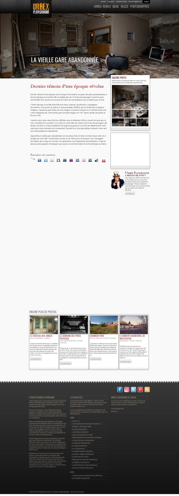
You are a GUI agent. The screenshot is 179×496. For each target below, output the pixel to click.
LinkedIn (77, 160)
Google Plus (52, 160)
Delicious (96, 160)
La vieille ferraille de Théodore (82, 451)
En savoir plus (35, 359)
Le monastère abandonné (81, 478)
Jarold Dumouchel (51, 65)
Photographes (139, 6)
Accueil (103, 1)
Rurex (107, 6)
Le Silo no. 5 (76, 421)
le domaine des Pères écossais (70, 337)
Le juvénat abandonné (79, 429)
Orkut (84, 160)
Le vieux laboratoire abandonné (83, 440)
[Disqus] (68, 204)
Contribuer (130, 193)
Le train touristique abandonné (82, 468)
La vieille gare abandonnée (81, 443)
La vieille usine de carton (80, 457)
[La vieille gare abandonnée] (130, 109)
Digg (90, 160)
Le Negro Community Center (81, 426)
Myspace (58, 160)
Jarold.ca (114, 411)
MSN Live (65, 160)
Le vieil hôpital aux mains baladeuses (84, 465)
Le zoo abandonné (78, 449)
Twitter (46, 160)
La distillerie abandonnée (80, 462)
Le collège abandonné (79, 446)
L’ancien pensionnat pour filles (82, 435)
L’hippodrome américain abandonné (84, 459)
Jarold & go (65, 492)
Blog (116, 6)
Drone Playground (135, 1)
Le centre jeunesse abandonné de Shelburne (87, 475)
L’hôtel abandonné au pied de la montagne (86, 437)
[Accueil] (40, 10)
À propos (111, 1)
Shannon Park (97, 335)
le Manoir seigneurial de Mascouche (132, 337)
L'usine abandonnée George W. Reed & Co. (86, 424)
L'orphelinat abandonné (80, 432)
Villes (124, 6)
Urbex (98, 6)
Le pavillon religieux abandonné (83, 454)
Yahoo (71, 160)
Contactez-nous (121, 1)
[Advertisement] (130, 149)
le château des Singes (41, 335)
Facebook (39, 160)
